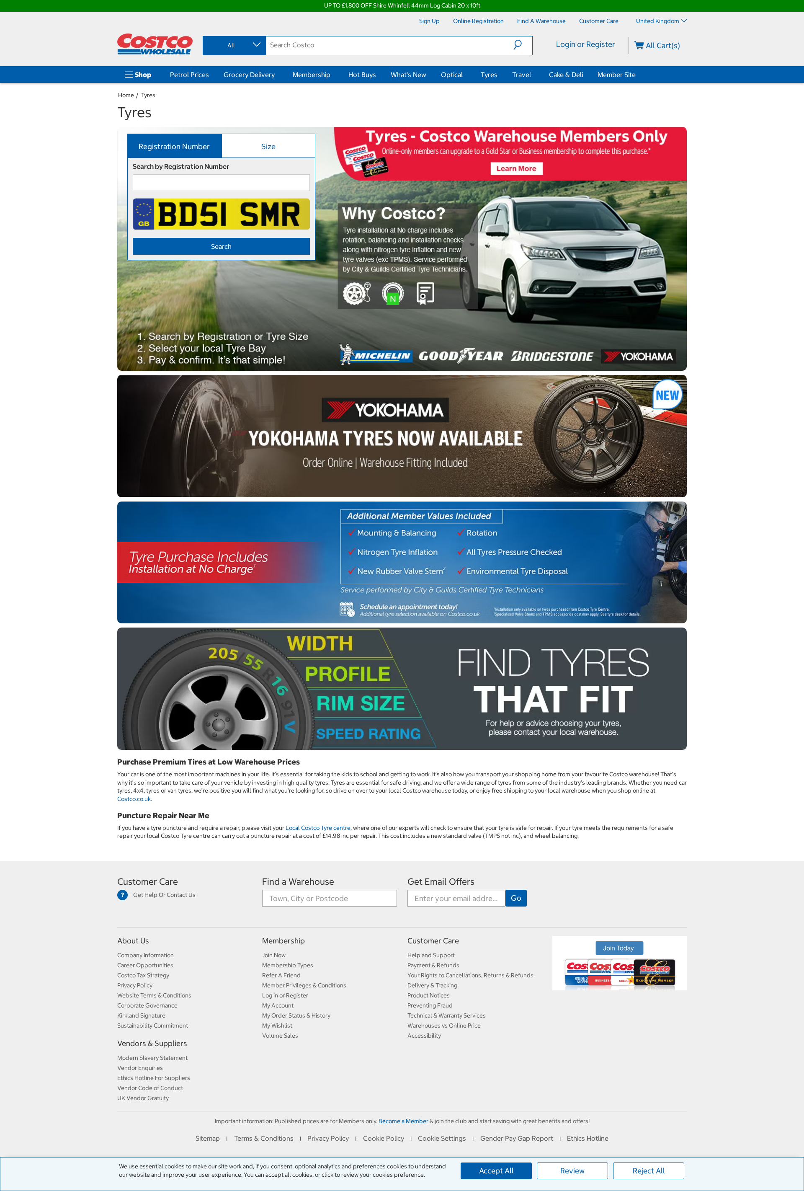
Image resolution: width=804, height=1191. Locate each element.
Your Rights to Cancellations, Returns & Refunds (470, 975)
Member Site (617, 74)
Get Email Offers (440, 881)
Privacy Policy (134, 985)
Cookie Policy (383, 1138)
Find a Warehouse (298, 881)
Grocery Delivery (249, 74)
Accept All (496, 1170)
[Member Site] (637, 74)
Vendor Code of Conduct (150, 1088)
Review (572, 1170)
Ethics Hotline (587, 1138)
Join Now (274, 955)
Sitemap (208, 1138)
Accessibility (424, 1035)
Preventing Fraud (430, 1005)
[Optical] (464, 74)
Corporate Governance (147, 1005)
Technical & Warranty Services (446, 1015)
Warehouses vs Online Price (444, 1025)
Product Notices (428, 995)
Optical (452, 74)
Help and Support (431, 955)
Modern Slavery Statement (152, 1058)
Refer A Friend (281, 975)
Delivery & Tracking (432, 985)
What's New (408, 74)
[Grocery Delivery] (276, 74)
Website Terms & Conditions (154, 995)
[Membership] (332, 74)
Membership (311, 74)
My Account (278, 1005)
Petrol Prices (189, 74)
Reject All (649, 1170)
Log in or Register (285, 995)
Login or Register (585, 44)
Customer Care (147, 881)
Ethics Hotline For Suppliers (153, 1078)
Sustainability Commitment (152, 1025)
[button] (522, 44)
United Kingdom (657, 21)
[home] (155, 44)
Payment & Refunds (433, 965)
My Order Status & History (296, 1015)
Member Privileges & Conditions (304, 985)
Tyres (489, 74)
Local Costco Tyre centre (318, 828)
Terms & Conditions (264, 1138)
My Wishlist (277, 1025)
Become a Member (403, 1121)
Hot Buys (362, 74)
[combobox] (233, 45)
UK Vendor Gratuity (143, 1098)
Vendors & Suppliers (152, 1043)
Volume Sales (280, 1035)
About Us (133, 941)
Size (268, 146)
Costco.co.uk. (134, 799)
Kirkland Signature (141, 1015)
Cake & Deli (566, 74)
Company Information (145, 955)
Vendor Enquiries (140, 1068)
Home (126, 95)
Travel (521, 74)
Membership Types (287, 965)
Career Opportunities (145, 965)
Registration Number (174, 146)
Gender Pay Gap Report (516, 1138)
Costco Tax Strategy (143, 975)
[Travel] (532, 74)
